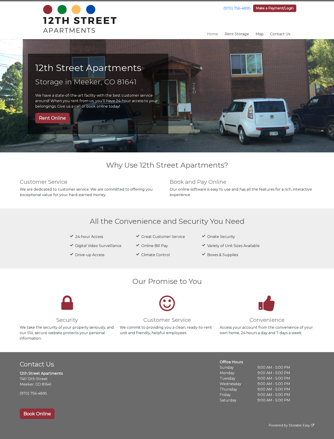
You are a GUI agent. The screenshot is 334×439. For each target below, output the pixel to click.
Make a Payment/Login (275, 8)
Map (260, 34)
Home (212, 34)
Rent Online (52, 118)
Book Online (37, 413)
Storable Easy (300, 425)
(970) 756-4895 (237, 8)
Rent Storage (237, 34)
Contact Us (280, 34)
